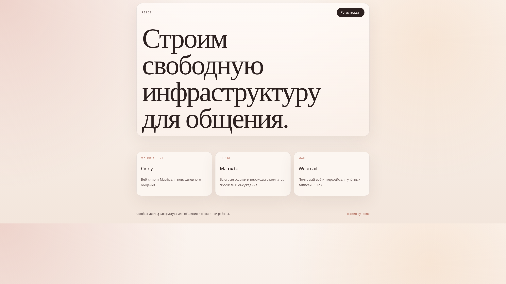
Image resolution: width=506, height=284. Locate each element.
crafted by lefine (358, 214)
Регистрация (351, 12)
